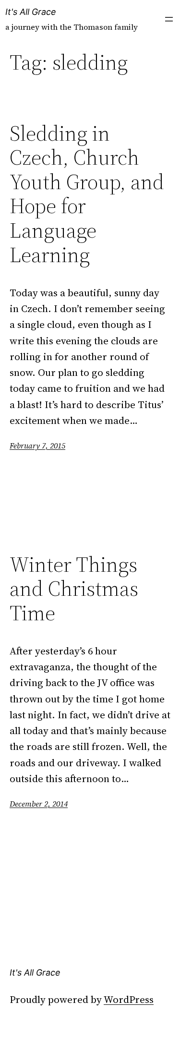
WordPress (129, 999)
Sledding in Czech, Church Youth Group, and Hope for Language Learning (87, 194)
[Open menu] (169, 19)
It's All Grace (30, 12)
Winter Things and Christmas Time (74, 589)
